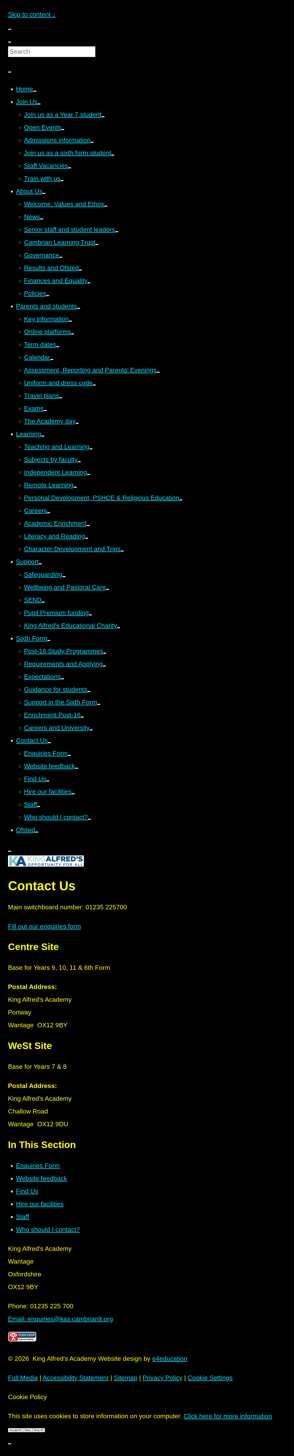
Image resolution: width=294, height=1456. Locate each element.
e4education (169, 1358)
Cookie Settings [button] (210, 1377)
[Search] (9, 42)
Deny (28, 1430)
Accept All (15, 1430)
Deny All (38, 1430)
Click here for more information (228, 1416)
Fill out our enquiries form (44, 926)
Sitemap (125, 1377)
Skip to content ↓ (32, 14)
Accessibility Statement (76, 1377)
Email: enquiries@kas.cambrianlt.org (60, 1318)
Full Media (23, 1377)
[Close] (9, 72)
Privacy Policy (162, 1377)
